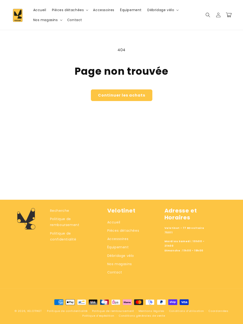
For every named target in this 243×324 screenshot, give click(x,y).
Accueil (113, 222)
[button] (69, 10)
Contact (114, 272)
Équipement (118, 247)
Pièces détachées (123, 230)
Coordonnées (218, 311)
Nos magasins (119, 264)
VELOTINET (34, 311)
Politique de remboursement (64, 222)
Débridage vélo (120, 255)
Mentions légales (151, 311)
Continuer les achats (121, 95)
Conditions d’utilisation (186, 311)
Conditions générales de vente (142, 316)
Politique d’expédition (98, 316)
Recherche (59, 210)
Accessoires (118, 238)
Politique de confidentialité (63, 236)
